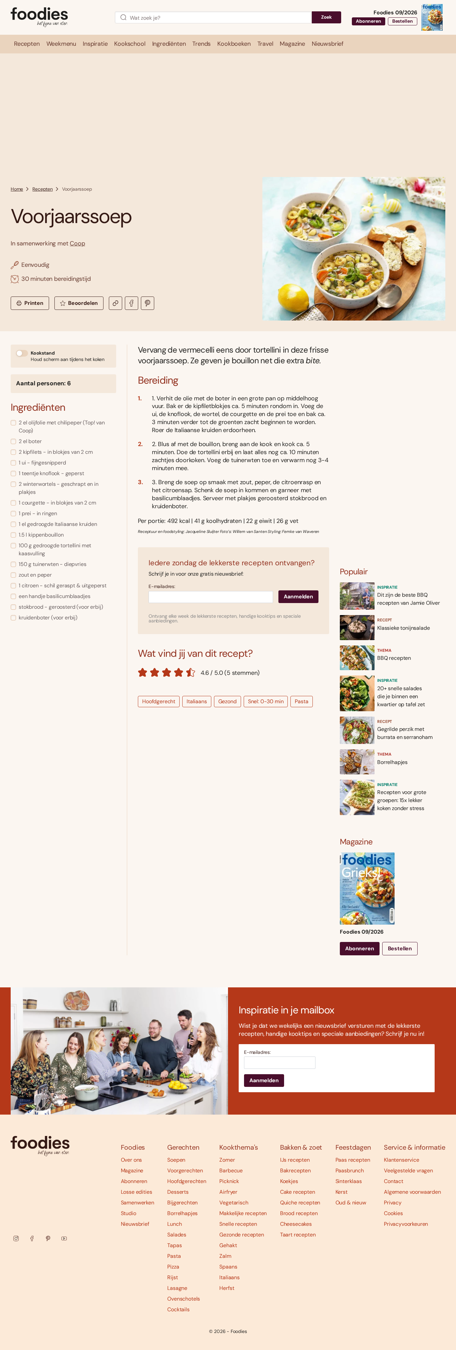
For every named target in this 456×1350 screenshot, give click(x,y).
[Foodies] (57, 17)
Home (17, 189)
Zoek (326, 17)
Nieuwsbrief (135, 1223)
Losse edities (136, 1191)
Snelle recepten (238, 1223)
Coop (77, 243)
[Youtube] (64, 1238)
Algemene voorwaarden (412, 1191)
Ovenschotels (183, 1298)
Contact (393, 1181)
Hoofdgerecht (158, 701)
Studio (128, 1213)
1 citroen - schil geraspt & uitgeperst (62, 585)
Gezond (227, 701)
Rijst (172, 1277)
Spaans (228, 1266)
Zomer (227, 1159)
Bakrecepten (295, 1170)
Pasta (301, 701)
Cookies (393, 1213)
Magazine (132, 1170)
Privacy (393, 1202)
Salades (176, 1234)
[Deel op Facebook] (131, 303)
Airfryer (228, 1191)
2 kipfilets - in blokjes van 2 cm (56, 451)
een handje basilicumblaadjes (54, 596)
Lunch (174, 1223)
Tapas (174, 1245)
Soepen (176, 1159)
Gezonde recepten (241, 1234)
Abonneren (368, 21)
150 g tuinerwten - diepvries (52, 564)
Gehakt (228, 1245)
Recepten (42, 189)
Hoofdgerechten (186, 1181)
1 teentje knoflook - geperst (51, 473)
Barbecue (231, 1170)
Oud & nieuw (350, 1202)
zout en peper (35, 574)
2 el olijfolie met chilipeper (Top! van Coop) (62, 426)
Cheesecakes (296, 1223)
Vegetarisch (233, 1202)
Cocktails (178, 1309)
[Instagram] (16, 1238)
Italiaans (197, 701)
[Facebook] (32, 1238)
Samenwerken (137, 1202)
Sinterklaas (348, 1181)
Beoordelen (83, 303)
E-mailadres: (162, 586)
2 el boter (30, 441)
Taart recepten (298, 1234)
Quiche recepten (300, 1202)
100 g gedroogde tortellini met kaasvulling (55, 549)
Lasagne (177, 1288)
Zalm (225, 1256)
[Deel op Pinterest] (147, 303)
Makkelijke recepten (243, 1213)
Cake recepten (297, 1191)
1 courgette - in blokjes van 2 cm (57, 502)
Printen (33, 303)
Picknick (229, 1181)
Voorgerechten (185, 1170)
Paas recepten (352, 1159)
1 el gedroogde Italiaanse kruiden (58, 524)
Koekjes (289, 1181)
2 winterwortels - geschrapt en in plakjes (58, 488)
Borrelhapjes (182, 1213)
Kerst (341, 1191)
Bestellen (402, 21)
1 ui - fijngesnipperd (42, 462)
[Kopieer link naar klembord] (115, 303)
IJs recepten (295, 1159)
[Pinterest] (48, 1238)
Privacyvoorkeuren (406, 1223)
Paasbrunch (349, 1170)
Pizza (173, 1266)
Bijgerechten (182, 1202)
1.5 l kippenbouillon (41, 534)
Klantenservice (401, 1159)
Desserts (178, 1191)
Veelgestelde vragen (408, 1170)
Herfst (226, 1288)
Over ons (131, 1159)
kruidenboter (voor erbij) (48, 617)
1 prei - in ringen (38, 513)
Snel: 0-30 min (266, 701)
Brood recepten (299, 1213)
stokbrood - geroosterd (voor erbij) (61, 606)
